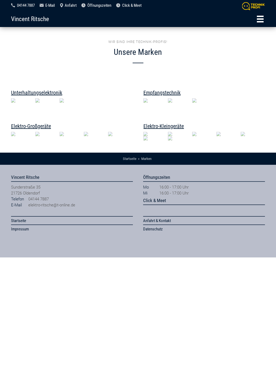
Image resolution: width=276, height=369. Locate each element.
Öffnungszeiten (99, 5)
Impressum (20, 229)
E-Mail (50, 5)
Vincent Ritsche (30, 19)
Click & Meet (132, 5)
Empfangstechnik (162, 92)
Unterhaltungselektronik (36, 92)
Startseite (18, 220)
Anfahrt (71, 5)
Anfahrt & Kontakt (157, 220)
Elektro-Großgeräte (31, 126)
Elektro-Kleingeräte (163, 126)
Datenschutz (153, 229)
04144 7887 (26, 5)
